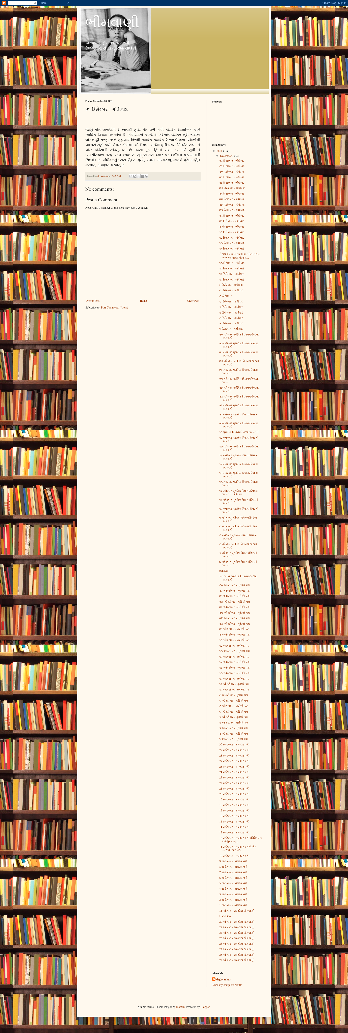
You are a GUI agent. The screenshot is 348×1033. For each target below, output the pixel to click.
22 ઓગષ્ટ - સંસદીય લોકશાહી (236, 960)
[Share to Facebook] (142, 176)
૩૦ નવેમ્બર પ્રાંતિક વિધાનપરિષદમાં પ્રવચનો (239, 336)
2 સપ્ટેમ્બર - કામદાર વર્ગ (233, 900)
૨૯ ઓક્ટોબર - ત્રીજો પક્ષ (234, 590)
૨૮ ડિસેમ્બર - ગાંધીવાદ (231, 182)
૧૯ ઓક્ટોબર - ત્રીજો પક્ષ (234, 640)
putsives (223, 570)
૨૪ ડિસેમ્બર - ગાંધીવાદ (232, 204)
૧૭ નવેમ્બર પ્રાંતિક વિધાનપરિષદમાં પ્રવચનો (239, 448)
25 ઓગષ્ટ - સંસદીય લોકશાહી (236, 943)
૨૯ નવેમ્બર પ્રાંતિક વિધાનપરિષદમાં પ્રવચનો (238, 345)
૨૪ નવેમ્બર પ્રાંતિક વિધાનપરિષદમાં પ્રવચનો (239, 389)
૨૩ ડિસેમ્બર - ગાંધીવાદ (232, 210)
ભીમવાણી (112, 21)
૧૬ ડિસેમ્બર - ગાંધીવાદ (231, 248)
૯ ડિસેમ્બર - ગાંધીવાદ (231, 285)
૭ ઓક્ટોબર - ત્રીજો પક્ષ (233, 706)
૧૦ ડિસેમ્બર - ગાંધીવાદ (231, 279)
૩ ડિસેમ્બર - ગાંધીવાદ (231, 318)
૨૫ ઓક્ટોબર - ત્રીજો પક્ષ (234, 612)
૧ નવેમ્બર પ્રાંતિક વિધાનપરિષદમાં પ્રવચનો (238, 578)
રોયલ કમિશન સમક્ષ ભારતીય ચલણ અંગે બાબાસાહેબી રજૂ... (239, 255)
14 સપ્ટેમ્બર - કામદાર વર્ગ (234, 827)
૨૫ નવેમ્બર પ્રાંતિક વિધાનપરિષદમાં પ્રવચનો (239, 380)
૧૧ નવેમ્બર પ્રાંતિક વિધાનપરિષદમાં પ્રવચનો (238, 501)
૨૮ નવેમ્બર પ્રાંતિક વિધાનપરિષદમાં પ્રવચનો (238, 353)
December (226, 156)
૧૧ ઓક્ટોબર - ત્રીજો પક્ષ (234, 684)
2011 (220, 151)
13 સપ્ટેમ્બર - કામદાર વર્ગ (234, 832)
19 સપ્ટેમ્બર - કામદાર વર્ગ (234, 799)
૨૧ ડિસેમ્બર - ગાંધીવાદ (231, 221)
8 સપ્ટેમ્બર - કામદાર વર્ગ (233, 866)
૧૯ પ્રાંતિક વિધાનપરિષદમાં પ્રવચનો (239, 432)
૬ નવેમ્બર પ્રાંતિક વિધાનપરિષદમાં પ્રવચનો (238, 545)
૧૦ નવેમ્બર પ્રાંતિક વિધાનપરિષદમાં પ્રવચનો (238, 510)
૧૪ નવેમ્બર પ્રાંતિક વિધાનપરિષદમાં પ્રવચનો (238, 474)
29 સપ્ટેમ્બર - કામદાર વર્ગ (234, 750)
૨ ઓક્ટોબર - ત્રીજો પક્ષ (233, 733)
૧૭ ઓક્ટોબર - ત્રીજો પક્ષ (234, 651)
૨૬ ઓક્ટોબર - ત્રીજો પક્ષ (234, 607)
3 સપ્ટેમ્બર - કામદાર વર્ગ (233, 894)
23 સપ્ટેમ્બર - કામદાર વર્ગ (234, 777)
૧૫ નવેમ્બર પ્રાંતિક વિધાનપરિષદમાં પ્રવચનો (238, 465)
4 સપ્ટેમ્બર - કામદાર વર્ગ (233, 888)
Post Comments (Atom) (114, 307)
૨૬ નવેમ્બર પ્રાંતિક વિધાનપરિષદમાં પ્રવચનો (238, 371)
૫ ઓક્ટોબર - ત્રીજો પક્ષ (233, 717)
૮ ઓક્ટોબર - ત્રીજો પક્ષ (233, 700)
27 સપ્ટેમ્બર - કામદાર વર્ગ (234, 761)
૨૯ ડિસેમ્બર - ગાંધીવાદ (231, 177)
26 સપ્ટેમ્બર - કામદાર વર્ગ (234, 766)
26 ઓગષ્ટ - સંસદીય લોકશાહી (236, 938)
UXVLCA (225, 916)
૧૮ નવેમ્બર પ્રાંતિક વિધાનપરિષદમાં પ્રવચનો (238, 439)
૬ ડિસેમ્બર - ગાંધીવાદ (231, 301)
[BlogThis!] (135, 176)
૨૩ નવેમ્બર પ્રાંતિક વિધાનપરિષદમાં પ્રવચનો (239, 398)
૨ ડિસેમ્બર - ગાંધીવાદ (231, 323)
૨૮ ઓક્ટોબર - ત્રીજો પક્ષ (234, 596)
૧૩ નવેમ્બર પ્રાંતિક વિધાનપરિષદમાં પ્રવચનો (238, 483)
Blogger (205, 1007)
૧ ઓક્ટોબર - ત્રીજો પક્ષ (233, 739)
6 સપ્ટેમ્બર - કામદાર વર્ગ (233, 878)
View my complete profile (227, 985)
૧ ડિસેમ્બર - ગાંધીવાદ (231, 329)
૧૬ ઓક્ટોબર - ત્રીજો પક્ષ (234, 656)
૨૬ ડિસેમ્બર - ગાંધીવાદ (231, 161)
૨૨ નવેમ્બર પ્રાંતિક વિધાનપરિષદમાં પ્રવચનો (238, 407)
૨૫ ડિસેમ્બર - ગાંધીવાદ (232, 199)
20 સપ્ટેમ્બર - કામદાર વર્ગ (234, 794)
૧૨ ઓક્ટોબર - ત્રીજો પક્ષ (234, 678)
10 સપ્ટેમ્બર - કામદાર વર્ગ (234, 856)
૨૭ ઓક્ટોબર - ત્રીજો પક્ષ (234, 601)
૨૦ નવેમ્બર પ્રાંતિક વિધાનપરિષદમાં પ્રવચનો (238, 425)
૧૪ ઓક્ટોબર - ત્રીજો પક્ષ (234, 667)
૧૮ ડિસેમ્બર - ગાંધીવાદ (231, 237)
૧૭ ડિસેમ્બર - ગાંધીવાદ (232, 243)
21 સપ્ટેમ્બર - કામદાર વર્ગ (234, 788)
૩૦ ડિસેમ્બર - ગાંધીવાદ (232, 171)
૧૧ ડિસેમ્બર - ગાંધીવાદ (231, 274)
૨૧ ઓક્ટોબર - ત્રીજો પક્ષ (234, 629)
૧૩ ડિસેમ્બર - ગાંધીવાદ (231, 263)
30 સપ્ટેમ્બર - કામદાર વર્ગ (234, 744)
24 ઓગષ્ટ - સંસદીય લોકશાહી (236, 949)
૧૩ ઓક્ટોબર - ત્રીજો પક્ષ (234, 673)
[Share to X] (139, 176)
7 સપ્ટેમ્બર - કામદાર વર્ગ (233, 872)
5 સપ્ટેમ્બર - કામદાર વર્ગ (233, 883)
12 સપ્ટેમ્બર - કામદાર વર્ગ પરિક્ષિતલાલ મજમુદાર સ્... (241, 839)
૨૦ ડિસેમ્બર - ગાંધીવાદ (231, 226)
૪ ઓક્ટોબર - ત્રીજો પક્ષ (233, 722)
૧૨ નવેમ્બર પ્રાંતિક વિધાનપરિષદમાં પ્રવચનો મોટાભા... (238, 492)
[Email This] (131, 176)
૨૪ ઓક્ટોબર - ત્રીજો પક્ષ (234, 618)
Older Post (193, 300)
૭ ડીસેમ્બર (225, 296)
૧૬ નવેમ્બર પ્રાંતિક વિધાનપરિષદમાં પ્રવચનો (238, 457)
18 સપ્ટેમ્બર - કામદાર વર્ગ (234, 805)
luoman (180, 1007)
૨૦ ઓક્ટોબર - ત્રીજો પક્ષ (234, 634)
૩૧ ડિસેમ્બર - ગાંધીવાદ (231, 166)
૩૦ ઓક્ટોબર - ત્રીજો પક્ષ (234, 585)
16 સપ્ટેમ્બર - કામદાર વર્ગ (234, 816)
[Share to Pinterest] (146, 176)
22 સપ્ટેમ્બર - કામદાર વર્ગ (234, 783)
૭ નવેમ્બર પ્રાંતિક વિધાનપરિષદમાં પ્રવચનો (238, 536)
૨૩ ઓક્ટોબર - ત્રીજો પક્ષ (234, 623)
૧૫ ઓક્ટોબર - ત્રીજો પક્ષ (234, 662)
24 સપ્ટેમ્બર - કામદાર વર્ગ (234, 772)
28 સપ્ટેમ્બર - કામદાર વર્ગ (234, 755)
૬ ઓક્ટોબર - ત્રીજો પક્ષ (233, 711)
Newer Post (92, 300)
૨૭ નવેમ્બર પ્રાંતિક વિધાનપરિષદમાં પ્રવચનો (239, 362)
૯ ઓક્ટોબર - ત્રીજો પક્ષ (233, 695)
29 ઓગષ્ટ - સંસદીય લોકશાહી (236, 921)
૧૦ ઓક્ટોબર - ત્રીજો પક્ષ (234, 689)
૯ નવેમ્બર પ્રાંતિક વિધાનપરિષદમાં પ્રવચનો (238, 519)
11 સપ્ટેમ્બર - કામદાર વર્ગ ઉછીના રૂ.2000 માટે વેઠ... (238, 848)
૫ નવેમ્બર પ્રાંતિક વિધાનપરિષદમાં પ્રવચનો (238, 554)
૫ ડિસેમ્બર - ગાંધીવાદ (231, 307)
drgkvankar (223, 979)
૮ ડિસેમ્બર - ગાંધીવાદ (231, 290)
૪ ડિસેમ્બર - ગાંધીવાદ (231, 312)
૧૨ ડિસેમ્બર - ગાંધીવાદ (231, 268)
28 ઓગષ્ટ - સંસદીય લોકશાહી (236, 927)
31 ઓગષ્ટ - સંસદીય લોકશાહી (236, 911)
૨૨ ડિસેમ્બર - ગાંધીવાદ (231, 215)
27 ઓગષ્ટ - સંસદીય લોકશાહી (236, 933)
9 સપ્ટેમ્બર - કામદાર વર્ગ (233, 861)
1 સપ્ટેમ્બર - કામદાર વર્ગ (233, 905)
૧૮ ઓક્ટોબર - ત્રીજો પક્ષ (234, 645)
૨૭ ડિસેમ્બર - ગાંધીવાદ (232, 188)
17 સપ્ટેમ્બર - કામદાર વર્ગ (234, 810)
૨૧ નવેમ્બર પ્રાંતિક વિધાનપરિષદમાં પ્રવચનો (238, 416)
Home (143, 300)
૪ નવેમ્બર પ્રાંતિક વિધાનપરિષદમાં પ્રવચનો (238, 563)
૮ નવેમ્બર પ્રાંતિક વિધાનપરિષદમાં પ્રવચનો (238, 528)
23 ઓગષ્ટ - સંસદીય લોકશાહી (236, 954)
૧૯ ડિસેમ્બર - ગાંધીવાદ (231, 232)
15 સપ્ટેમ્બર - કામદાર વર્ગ (234, 821)
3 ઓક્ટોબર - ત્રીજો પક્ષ (233, 728)
